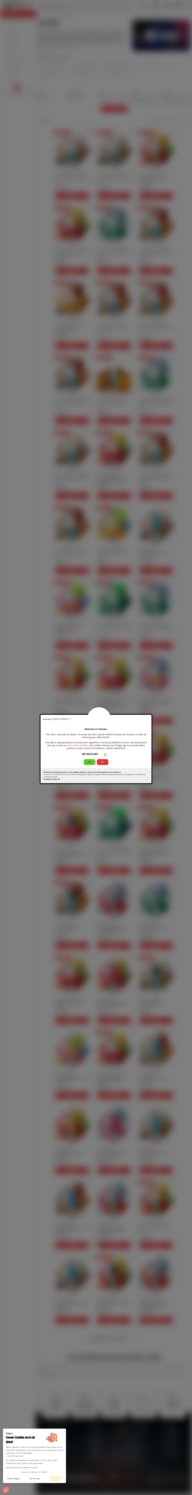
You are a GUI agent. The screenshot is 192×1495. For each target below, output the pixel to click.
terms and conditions (78, 745)
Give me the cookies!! (56, 1478)
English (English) (60, 718)
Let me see (34, 1478)
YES (89, 762)
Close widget (13, 1478)
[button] (5, 1490)
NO (102, 762)
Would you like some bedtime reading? (22, 1468)
